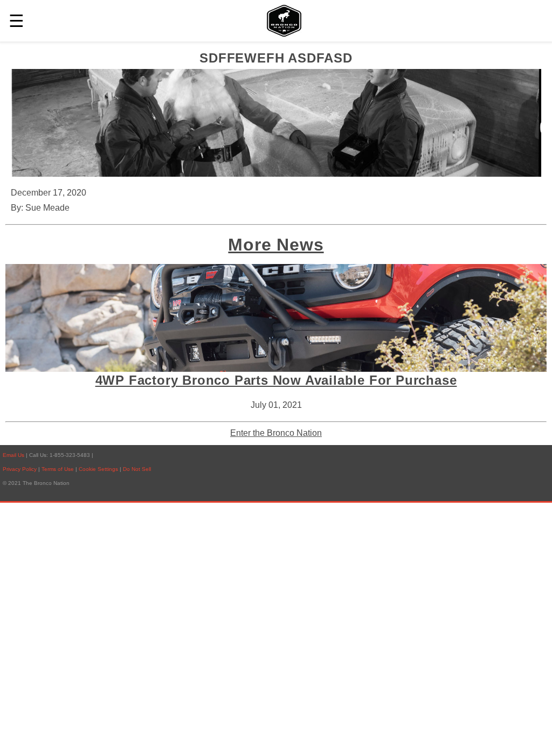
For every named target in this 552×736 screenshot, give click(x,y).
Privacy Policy (20, 469)
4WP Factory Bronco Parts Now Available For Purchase (276, 380)
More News (275, 244)
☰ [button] (16, 21)
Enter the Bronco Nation (276, 433)
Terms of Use (58, 469)
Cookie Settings (99, 469)
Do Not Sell (137, 469)
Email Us (13, 455)
